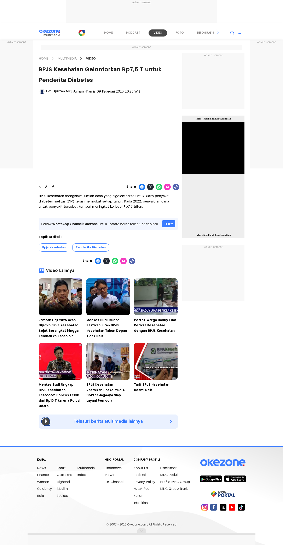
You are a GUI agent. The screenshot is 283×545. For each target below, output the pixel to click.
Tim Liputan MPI (58, 91)
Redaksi (139, 475)
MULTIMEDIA (67, 58)
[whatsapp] (159, 187)
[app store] (235, 478)
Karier (138, 495)
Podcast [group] (133, 32)
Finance (43, 475)
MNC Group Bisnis (174, 488)
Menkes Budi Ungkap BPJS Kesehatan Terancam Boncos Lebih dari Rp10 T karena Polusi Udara (59, 395)
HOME (43, 58)
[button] (218, 33)
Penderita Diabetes (91, 247)
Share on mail (167, 187)
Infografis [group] (205, 32)
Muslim (62, 488)
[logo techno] (52, 33)
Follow (168, 223)
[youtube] (232, 507)
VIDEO (91, 58)
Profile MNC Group (175, 482)
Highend (63, 482)
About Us (140, 468)
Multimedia (86, 468)
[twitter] (223, 507)
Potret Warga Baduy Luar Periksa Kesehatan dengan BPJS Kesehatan (155, 325)
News (41, 468)
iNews (109, 475)
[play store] (211, 478)
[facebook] (213, 507)
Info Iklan (140, 503)
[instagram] (204, 507)
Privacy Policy (144, 482)
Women (43, 482)
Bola (40, 495)
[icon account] (42, 91)
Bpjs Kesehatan (54, 247)
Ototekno (64, 475)
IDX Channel (114, 482)
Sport (61, 468)
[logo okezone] (223, 462)
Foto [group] (179, 32)
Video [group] (158, 32)
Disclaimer (168, 468)
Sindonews (113, 468)
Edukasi (62, 495)
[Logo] (81, 32)
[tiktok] (241, 507)
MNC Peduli (169, 475)
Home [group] (108, 32)
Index (81, 475)
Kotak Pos (141, 488)
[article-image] (60, 314)
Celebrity (44, 488)
